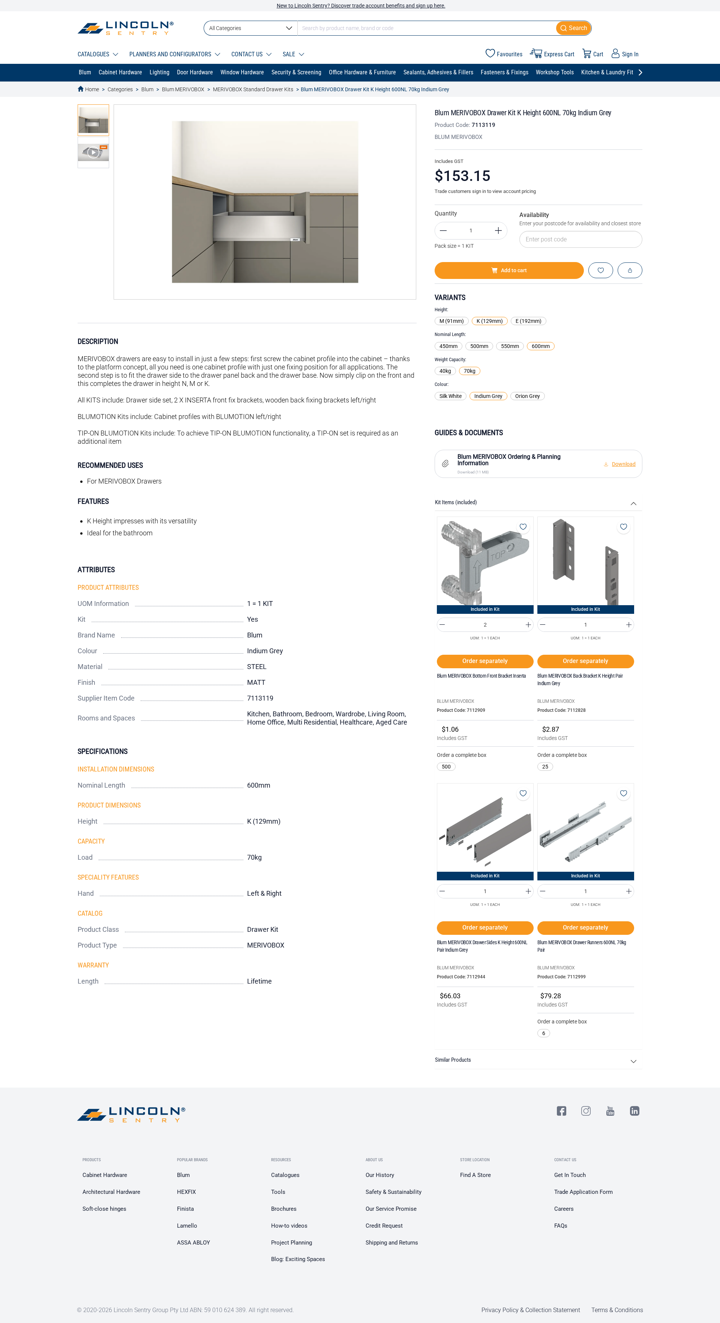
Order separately (485, 661)
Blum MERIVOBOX (183, 89)
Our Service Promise (391, 1208)
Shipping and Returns (392, 1242)
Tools (278, 1192)
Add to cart (514, 270)
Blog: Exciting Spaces (298, 1259)
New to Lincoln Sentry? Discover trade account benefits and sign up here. (361, 6)
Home (92, 89)
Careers (564, 1208)
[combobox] (398, 28)
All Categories (225, 28)
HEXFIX (186, 1192)
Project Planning (291, 1242)
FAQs (560, 1225)
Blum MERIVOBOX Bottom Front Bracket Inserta (481, 676)
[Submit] (574, 28)
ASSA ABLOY (193, 1242)
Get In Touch (570, 1175)
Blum (147, 89)
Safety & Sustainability (394, 1192)
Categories (120, 89)
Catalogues (285, 1175)
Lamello (187, 1225)
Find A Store (475, 1175)
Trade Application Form (583, 1192)
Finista (185, 1208)
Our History (380, 1175)
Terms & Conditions (617, 1310)
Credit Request (384, 1225)
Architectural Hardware (111, 1192)
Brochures (284, 1208)
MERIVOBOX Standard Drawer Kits (253, 89)
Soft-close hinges (104, 1208)
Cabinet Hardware (104, 1175)
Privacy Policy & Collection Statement (531, 1310)
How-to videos (289, 1225)
